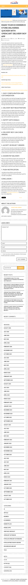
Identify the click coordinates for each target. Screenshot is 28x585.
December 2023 (8, 410)
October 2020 (8, 488)
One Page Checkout (9, 531)
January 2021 (7, 484)
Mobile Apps (22, 38)
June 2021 (6, 465)
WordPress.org (8, 570)
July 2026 (6, 331)
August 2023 (7, 424)
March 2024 (7, 398)
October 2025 (8, 354)
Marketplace (8, 524)
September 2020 (8, 491)
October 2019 (8, 499)
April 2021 (7, 473)
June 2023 (6, 432)
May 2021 (6, 469)
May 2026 (6, 339)
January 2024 (7, 406)
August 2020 (7, 495)
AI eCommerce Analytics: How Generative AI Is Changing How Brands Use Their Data (14, 279)
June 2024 (6, 391)
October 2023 (8, 417)
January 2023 (7, 443)
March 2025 (7, 372)
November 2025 (8, 350)
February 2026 (8, 346)
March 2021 (7, 477)
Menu (3, 6)
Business (6, 516)
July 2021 (6, 462)
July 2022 (6, 458)
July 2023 (6, 428)
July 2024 (6, 387)
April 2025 (7, 369)
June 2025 (6, 361)
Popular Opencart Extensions (13, 538)
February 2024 (8, 402)
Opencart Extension (10, 535)
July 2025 (6, 357)
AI (4, 509)
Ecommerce (7, 520)
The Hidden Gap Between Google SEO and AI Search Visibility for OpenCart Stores (13, 301)
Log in (5, 559)
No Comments (6, 40)
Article (6, 512)
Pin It (20, 197)
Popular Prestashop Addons (12, 542)
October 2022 (8, 454)
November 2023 (8, 413)
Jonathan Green (6, 38)
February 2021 (8, 480)
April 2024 (7, 395)
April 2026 (7, 342)
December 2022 (8, 447)
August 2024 (7, 383)
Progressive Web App (10, 546)
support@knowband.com (12, 192)
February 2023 (8, 439)
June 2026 (6, 335)
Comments (7, 567)
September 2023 (8, 421)
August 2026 (7, 328)
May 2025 (6, 365)
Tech (5, 550)
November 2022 (8, 450)
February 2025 (8, 376)
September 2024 (8, 380)
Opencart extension (8, 64)
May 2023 (6, 436)
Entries (7, 563)
